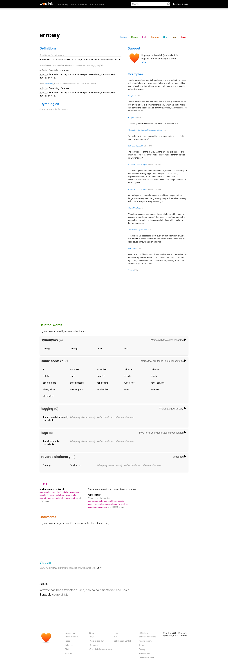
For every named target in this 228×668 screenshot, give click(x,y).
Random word (97, 4)
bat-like (46, 376)
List (144, 36)
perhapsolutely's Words (52, 488)
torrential (155, 389)
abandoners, (93, 500)
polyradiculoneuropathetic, (51, 491)
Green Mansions (134, 208)
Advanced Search (146, 657)
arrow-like (101, 369)
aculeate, (44, 498)
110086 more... (118, 506)
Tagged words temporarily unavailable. (55, 418)
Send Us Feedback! (147, 636)
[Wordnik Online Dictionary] (47, 3)
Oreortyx (47, 465)
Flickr (98, 567)
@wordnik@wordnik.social (100, 649)
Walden (131, 270)
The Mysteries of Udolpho (137, 229)
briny (72, 376)
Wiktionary (48, 83)
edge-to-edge (49, 382)
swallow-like (102, 389)
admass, (52, 498)
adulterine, (61, 498)
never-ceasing (158, 382)
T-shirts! (68, 653)
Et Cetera (144, 632)
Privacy (142, 649)
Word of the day (79, 4)
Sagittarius (75, 465)
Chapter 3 (132, 95)
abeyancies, (105, 503)
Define (123, 36)
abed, (97, 503)
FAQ (67, 649)
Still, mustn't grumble (135, 146)
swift (126, 348)
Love (183, 36)
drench (127, 376)
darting (46, 348)
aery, (68, 498)
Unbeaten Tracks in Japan (137, 164)
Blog (91, 636)
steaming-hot (76, 389)
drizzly (154, 376)
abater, (107, 500)
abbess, (114, 500)
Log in (43, 331)
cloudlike (101, 376)
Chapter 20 (132, 117)
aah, (101, 500)
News (92, 632)
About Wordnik (71, 636)
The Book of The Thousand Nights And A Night (145, 130)
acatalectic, (45, 495)
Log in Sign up (180, 3)
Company (70, 632)
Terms (141, 644)
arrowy (144, 61)
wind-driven (48, 396)
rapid (99, 348)
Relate (134, 36)
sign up (52, 331)
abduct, (91, 503)
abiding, (124, 503)
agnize (74, 498)
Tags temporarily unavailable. (51, 442)
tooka (126, 389)
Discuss (154, 36)
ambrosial (74, 369)
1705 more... (45, 501)
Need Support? (145, 640)
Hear (174, 36)
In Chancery (132, 248)
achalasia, (61, 495)
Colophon (69, 644)
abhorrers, (116, 503)
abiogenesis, (75, 491)
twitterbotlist (94, 494)
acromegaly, (71, 495)
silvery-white (49, 389)
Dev (116, 632)
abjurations (103, 506)
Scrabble (45, 594)
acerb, (53, 495)
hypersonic (129, 382)
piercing (74, 348)
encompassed (77, 382)
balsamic (155, 369)
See (165, 36)
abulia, (66, 491)
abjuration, (93, 506)
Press (67, 640)
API (116, 636)
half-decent (102, 382)
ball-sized (128, 369)
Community (62, 4)
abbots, (121, 500)
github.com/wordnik (122, 640)
